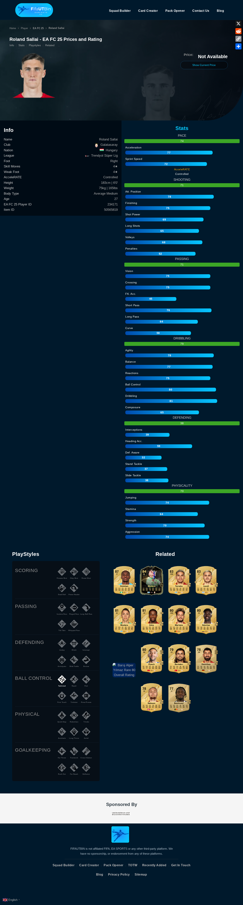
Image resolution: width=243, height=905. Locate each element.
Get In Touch (181, 865)
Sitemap (141, 874)
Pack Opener (175, 10)
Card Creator (148, 10)
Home (12, 28)
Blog (220, 10)
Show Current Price (204, 65)
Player (24, 28)
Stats (21, 45)
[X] (238, 23)
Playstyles (35, 45)
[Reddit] (238, 31)
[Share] (238, 46)
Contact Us (200, 10)
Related (49, 45)
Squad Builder (120, 10)
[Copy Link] (238, 39)
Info (11, 45)
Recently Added (154, 865)
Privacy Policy (119, 874)
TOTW (132, 865)
